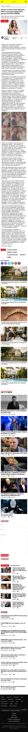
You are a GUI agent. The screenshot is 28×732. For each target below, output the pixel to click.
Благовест (23, 254)
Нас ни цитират (4, 703)
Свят (22, 697)
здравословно (4, 701)
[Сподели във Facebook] (2, 263)
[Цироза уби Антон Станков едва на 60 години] (14, 451)
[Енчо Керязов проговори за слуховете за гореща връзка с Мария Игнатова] (14, 492)
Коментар (3, 534)
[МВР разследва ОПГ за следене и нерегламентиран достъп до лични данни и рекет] (6, 580)
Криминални (10, 699)
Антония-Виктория (12, 254)
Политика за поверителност (14, 719)
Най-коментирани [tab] (15, 565)
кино (17, 701)
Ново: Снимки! (4, 706)
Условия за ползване (15, 710)
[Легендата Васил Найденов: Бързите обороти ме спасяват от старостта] (14, 430)
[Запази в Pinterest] (15, 263)
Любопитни (16, 697)
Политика (3, 699)
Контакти (14, 715)
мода (16, 703)
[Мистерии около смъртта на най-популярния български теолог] (14, 409)
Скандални (18, 699)
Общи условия (14, 717)
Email (2, 529)
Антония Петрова (12, 249)
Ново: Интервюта (13, 706)
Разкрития (8, 697)
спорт (22, 701)
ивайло (9, 257)
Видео (11, 703)
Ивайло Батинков (12, 252)
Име (2, 524)
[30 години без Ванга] (14, 513)
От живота (8, 6)
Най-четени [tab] (5, 565)
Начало (2, 6)
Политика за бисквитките (14, 721)
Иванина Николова (6, 39)
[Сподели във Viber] (5, 263)
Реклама (14, 713)
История (12, 701)
